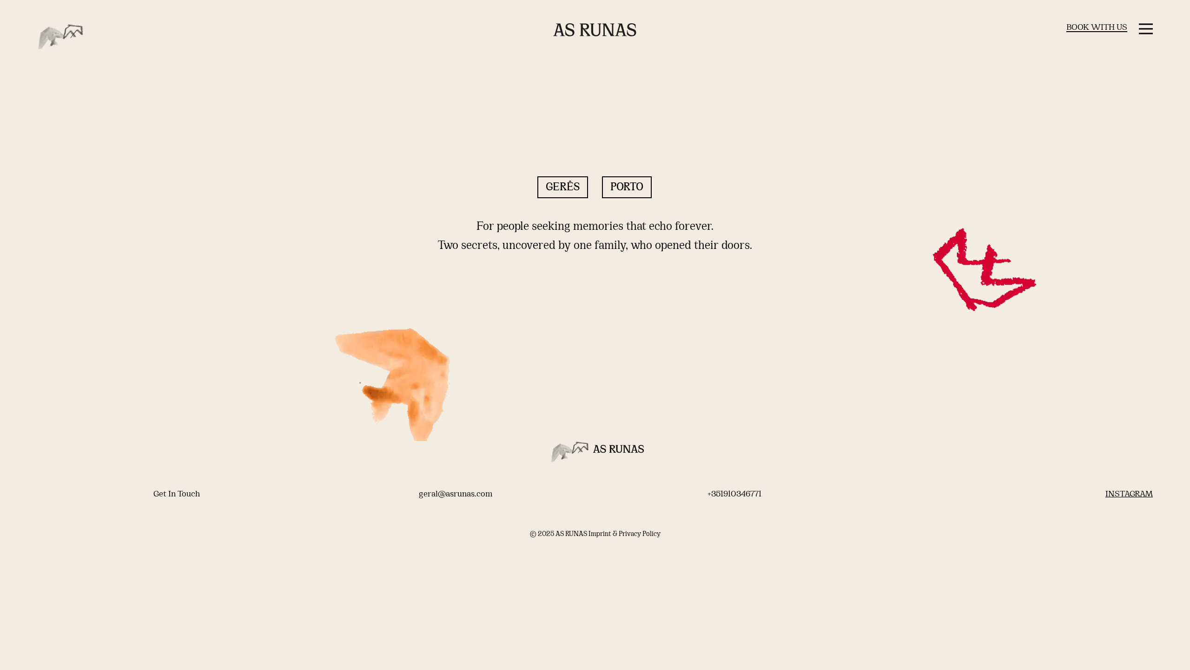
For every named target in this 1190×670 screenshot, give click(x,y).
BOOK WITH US (1096, 28)
